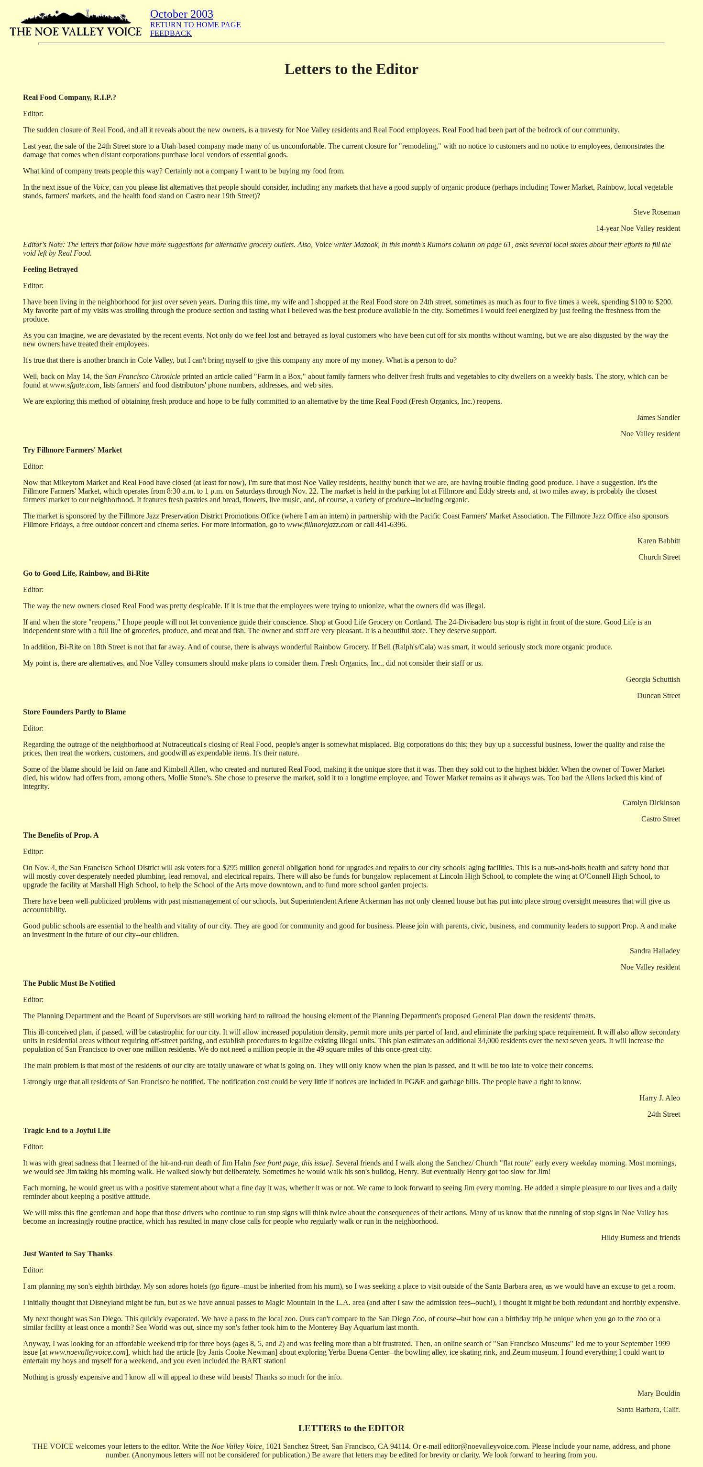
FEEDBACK (171, 33)
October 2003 (181, 14)
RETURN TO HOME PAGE (195, 25)
